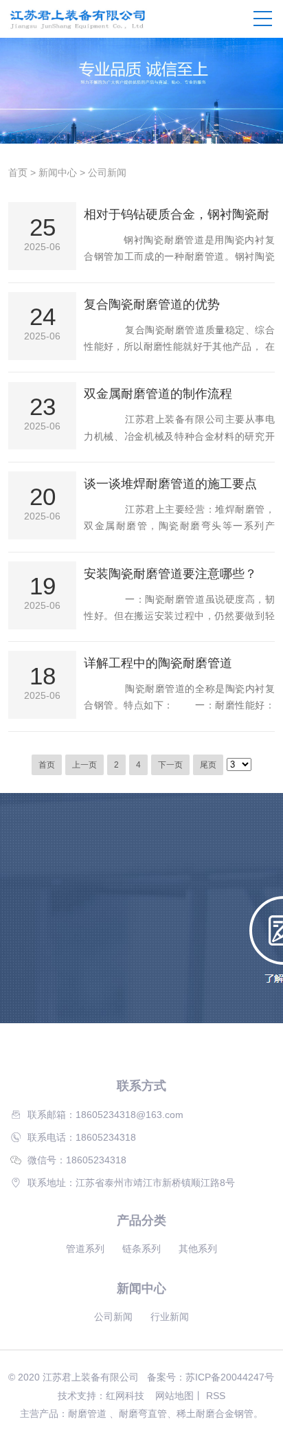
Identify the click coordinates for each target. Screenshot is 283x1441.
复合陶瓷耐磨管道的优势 (152, 304)
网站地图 (174, 1395)
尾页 (208, 765)
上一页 (84, 765)
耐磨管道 (87, 1413)
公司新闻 (107, 172)
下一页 (170, 765)
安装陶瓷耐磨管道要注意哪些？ (170, 574)
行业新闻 (169, 1316)
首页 (17, 172)
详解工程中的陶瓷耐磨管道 (158, 663)
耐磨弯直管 (143, 1413)
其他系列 (198, 1248)
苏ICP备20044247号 (229, 1377)
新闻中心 (57, 172)
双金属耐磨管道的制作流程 (158, 394)
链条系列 (141, 1248)
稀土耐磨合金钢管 (215, 1413)
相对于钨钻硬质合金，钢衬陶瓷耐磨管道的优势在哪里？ (176, 215)
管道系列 (85, 1248)
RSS (215, 1395)
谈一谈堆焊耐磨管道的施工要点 (170, 484)
